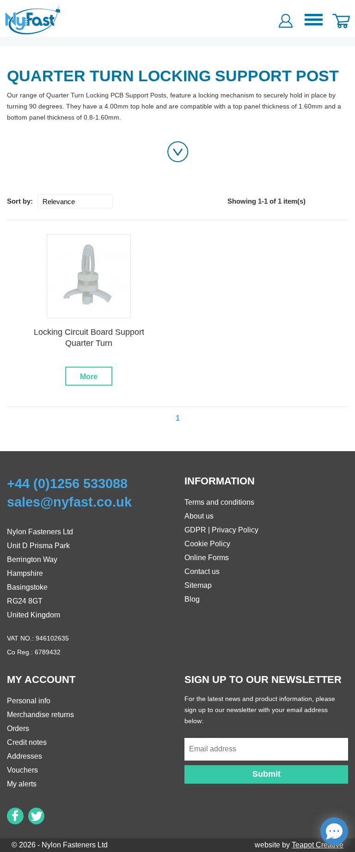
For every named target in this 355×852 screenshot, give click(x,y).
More (89, 377)
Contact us (202, 571)
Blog (192, 599)
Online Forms (206, 558)
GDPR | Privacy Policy (221, 530)
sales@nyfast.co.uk (69, 502)
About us (199, 516)
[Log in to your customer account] (286, 18)
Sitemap (198, 585)
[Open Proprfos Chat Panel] (334, 831)
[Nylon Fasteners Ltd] (33, 20)
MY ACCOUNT (41, 679)
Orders (18, 728)
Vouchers (22, 770)
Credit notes (27, 742)
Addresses (24, 756)
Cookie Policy (207, 544)
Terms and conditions (219, 502)
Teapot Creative (317, 845)
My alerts (22, 784)
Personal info (28, 701)
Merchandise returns (40, 715)
